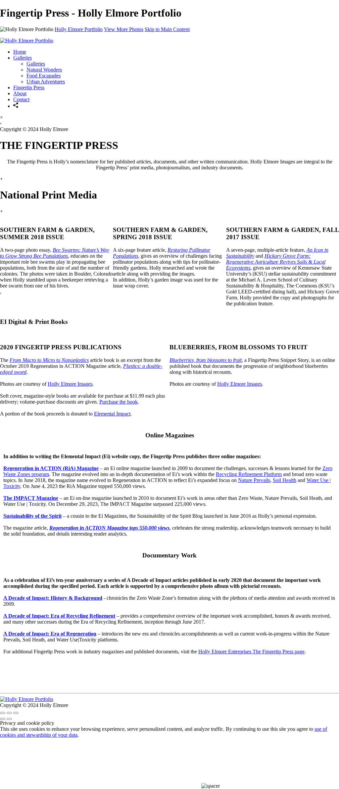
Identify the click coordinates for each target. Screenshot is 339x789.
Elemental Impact (112, 413)
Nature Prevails (254, 480)
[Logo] (26, 40)
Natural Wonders (44, 69)
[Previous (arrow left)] (2, 719)
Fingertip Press (28, 87)
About (19, 93)
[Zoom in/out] (16, 713)
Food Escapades (43, 75)
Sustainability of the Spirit (32, 516)
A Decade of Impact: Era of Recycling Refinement (59, 616)
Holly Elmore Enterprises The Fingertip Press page (251, 651)
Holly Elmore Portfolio (79, 29)
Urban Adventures (45, 81)
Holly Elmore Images (70, 384)
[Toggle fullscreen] (9, 713)
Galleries (22, 58)
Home (19, 52)
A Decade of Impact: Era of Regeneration (49, 633)
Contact (21, 99)
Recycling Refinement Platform (249, 474)
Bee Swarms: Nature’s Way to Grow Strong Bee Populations (54, 253)
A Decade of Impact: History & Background (52, 598)
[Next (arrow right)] (9, 719)
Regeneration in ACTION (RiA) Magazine (51, 468)
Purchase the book (118, 402)
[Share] (16, 106)
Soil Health (284, 480)
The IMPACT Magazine (30, 498)
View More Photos (123, 29)
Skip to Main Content (167, 29)
